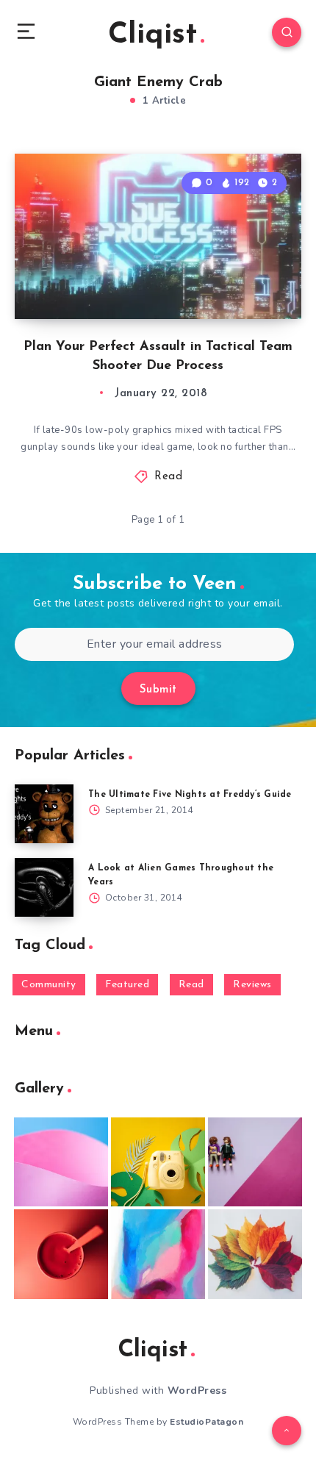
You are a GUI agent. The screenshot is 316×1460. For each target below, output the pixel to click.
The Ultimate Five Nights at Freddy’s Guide (190, 794)
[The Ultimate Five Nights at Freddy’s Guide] (44, 813)
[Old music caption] (255, 1162)
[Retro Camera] (158, 1162)
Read (168, 476)
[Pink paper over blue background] (61, 1162)
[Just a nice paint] (158, 1254)
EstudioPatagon (206, 1422)
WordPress (197, 1391)
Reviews (252, 984)
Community (48, 984)
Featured (127, 984)
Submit (158, 689)
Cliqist (152, 35)
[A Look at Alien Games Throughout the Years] (44, 887)
